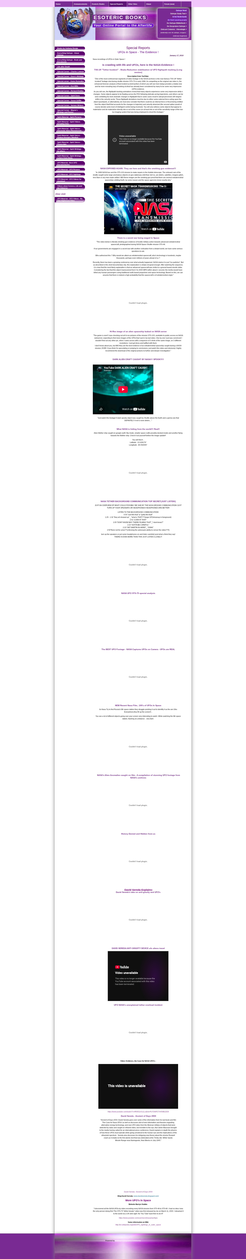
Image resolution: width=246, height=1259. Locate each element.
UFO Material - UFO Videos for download (69, 180)
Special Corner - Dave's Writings (70, 76)
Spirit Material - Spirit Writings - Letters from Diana (69, 157)
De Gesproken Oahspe (177, 26)
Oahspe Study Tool (178, 14)
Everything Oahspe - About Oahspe (68, 54)
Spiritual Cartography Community (128, 1241)
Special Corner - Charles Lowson (70, 72)
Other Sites (132, 4)
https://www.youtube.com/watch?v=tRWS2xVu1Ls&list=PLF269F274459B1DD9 (138, 1112)
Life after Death (63, 67)
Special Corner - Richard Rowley (70, 91)
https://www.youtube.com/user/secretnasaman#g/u (138, 1218)
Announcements (80, 4)
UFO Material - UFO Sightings (69, 174)
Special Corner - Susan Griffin (69, 101)
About (148, 4)
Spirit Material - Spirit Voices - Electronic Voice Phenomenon (69, 130)
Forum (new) (169, 4)
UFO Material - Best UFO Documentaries (67, 164)
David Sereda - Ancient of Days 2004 (138, 1192)
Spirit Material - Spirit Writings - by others (69, 150)
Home (58, 4)
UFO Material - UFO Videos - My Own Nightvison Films (70, 200)
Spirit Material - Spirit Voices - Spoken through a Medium (69, 136)
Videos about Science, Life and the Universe (69, 187)
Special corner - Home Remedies (70, 81)
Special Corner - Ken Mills (67, 86)
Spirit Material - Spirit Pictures (69, 117)
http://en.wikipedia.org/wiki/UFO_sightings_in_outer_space (138, 1225)
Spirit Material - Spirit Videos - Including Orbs (69, 123)
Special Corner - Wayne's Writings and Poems (67, 111)
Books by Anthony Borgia (67, 48)
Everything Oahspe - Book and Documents (69, 61)
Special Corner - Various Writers (70, 105)
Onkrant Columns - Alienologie (174, 29)
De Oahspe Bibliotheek (177, 23)
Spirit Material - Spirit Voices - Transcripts (69, 143)
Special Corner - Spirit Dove (68, 96)
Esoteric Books (98, 4)
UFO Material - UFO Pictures (68, 170)
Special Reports (116, 4)
